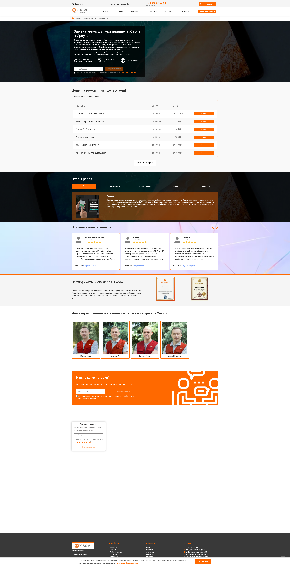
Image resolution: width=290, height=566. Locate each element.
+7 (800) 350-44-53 (156, 3)
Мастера (168, 11)
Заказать (204, 113)
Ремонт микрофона (85, 137)
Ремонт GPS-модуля (85, 129)
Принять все (203, 562)
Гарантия (134, 11)
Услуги (105, 11)
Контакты (185, 11)
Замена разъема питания (87, 145)
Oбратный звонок (207, 11)
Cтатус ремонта (207, 4)
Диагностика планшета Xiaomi (90, 113)
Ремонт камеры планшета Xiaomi (91, 153)
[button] (212, 227)
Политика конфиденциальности (127, 563)
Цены (121, 11)
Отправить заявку (114, 69)
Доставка (153, 11)
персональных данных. (128, 72)
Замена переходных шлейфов (90, 121)
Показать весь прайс (145, 163)
